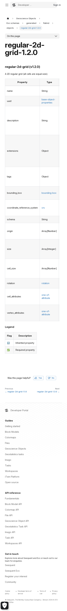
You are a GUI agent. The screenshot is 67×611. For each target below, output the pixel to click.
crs (43, 207)
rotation (45, 283)
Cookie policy (7, 592)
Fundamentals (12, 498)
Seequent (10, 565)
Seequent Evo (12, 570)
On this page (13, 36)
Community (10, 582)
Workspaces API (13, 543)
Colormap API (12, 509)
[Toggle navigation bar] (7, 5)
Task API (9, 537)
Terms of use (43, 592)
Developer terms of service (24, 592)
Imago (8, 460)
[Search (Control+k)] (33, 5)
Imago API (10, 532)
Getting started (12, 426)
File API (8, 515)
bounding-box (49, 193)
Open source (12, 482)
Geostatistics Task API (16, 526)
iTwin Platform (12, 476)
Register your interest (16, 576)
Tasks (8, 465)
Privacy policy (55, 592)
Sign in (57, 5)
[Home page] (8, 18)
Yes (40, 378)
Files (7, 443)
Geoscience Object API (17, 521)
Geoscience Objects (15, 448)
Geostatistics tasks (14, 454)
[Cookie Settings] (4, 605)
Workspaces (11, 471)
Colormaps (10, 437)
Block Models (12, 431)
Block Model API (13, 504)
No (53, 378)
